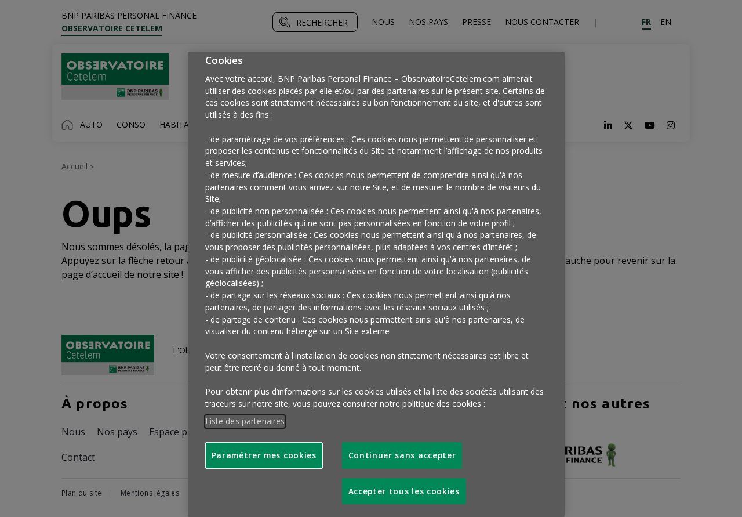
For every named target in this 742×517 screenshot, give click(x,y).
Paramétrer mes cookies (264, 455)
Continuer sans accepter (402, 455)
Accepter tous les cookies (404, 491)
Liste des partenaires (245, 420)
